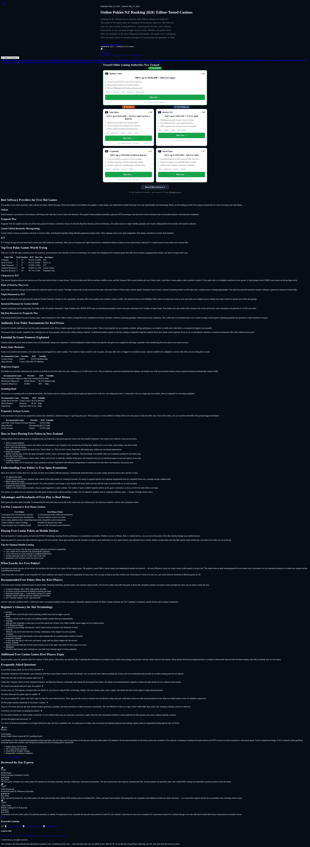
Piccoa (3, 2)
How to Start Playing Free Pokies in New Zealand (156, 60)
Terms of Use (18, 836)
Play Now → (155, 97)
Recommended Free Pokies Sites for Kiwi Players (41, 62)
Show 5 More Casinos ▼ (155, 187)
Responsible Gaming (58, 836)
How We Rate (44, 836)
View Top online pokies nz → (112, 44)
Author (3, 4)
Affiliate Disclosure (30, 836)
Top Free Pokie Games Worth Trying (51, 60)
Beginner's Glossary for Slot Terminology (78, 62)
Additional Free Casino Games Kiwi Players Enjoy (116, 62)
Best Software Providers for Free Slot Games (18, 60)
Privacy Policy (6, 836)
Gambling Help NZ (13, 826)
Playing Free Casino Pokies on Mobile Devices (282, 60)
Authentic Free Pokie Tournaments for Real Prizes (86, 60)
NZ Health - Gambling (32, 826)
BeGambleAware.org (175, 192)
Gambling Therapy (51, 826)
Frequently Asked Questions (149, 62)
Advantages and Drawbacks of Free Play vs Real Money (241, 60)
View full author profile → (11, 757)
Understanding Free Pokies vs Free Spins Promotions (198, 60)
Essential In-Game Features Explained (121, 60)
